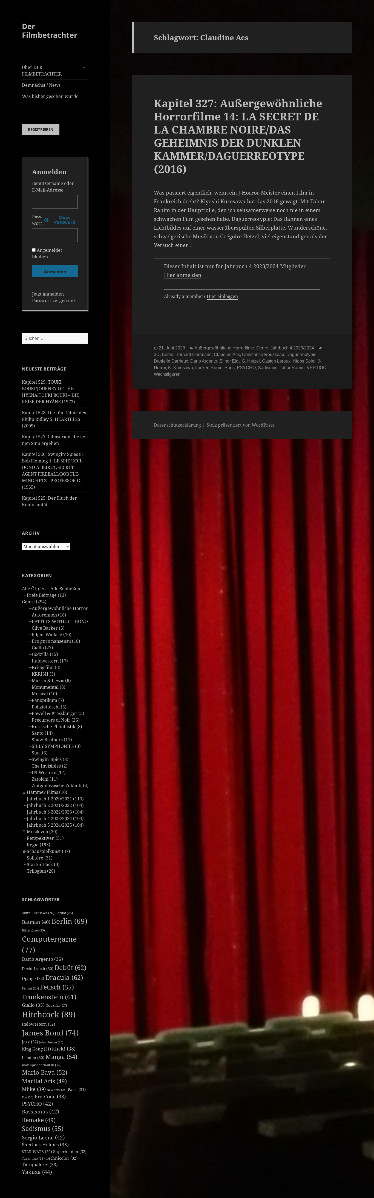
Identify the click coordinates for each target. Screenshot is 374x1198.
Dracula (64, 977)
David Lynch (37, 968)
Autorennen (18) (49, 615)
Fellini (30, 988)
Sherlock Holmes (45, 1144)
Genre (262, 348)
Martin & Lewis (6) (51, 681)
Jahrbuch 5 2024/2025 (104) (55, 825)
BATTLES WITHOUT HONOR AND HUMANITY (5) (83, 621)
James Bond (50, 1033)
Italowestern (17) (50, 661)
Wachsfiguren (167, 374)
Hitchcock (49, 1014)
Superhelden (70, 1151)
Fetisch (57, 987)
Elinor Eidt (229, 361)
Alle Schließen (65, 589)
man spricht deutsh (42, 1065)
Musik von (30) (42, 832)
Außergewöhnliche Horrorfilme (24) (70, 608)
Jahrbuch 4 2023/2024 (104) (55, 818)
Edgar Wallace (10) (51, 635)
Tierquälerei (40, 1165)
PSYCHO (37, 1103)
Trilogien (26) (41, 871)
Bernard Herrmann (194, 354)
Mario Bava (44, 1072)
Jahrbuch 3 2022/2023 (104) (55, 812)
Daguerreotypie (301, 354)
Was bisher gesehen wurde (50, 96)
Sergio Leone (43, 1137)
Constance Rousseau (263, 354)
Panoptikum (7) (48, 700)
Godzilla (56, 1005)
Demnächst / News (41, 85)
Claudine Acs (227, 354)
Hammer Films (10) (47, 792)
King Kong (36, 1049)
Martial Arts (44, 1081)
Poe (27, 1097)
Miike (34, 1089)
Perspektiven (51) (45, 838)
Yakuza (37, 1172)
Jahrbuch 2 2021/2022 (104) (55, 805)
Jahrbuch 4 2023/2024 (292, 348)
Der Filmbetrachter (49, 30)
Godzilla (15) (45, 654)
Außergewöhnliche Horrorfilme (224, 348)
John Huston (51, 1042)
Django (33, 978)
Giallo (33, 1005)
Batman (36, 922)
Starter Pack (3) (43, 864)
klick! (64, 1048)
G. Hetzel (251, 361)
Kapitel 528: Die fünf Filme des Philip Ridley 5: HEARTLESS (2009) (54, 419)
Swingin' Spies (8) (50, 759)
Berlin (69, 921)
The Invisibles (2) (50, 766)
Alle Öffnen (34, 589)
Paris (77, 1089)
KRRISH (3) (43, 674)
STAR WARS (37, 1151)
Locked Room (208, 367)
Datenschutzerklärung (177, 425)
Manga (61, 1056)
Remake (39, 1120)
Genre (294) (34, 602)
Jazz (30, 1041)
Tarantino (33, 1158)
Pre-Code (50, 1096)
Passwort (37, 220)
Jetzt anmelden (48, 294)
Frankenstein (49, 996)
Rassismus (40, 1111)
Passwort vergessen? (54, 300)
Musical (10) (44, 694)
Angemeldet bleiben (47, 253)
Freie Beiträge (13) (46, 595)
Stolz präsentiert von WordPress (241, 425)
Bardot (64, 913)
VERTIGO (316, 367)
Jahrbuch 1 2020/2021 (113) (55, 799)
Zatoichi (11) (45, 779)
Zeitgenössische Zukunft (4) (60, 786)
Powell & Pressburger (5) (58, 713)
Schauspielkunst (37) (48, 851)
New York (57, 1090)
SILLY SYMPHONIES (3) (56, 746)
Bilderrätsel (33, 930)
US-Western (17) (49, 772)
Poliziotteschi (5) (49, 707)
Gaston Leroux (276, 361)
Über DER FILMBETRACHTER (42, 70)
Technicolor (61, 1158)
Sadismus (43, 1128)
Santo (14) (42, 733)
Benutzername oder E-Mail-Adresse (53, 186)
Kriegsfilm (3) (46, 667)
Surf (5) (40, 753)
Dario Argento (42, 959)
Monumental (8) (48, 687)
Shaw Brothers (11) (52, 740)
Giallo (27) (42, 648)
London (33, 1057)
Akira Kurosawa (38, 913)
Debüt (70, 967)
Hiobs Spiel (304, 361)
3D (157, 354)
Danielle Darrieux (171, 361)
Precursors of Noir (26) (56, 720)
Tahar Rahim (292, 367)
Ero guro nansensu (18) (56, 641)
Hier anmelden (182, 275)
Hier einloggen (222, 296)
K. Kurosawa (180, 367)
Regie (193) (38, 845)
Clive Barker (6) (48, 628)
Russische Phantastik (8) (57, 727)
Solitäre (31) (40, 858)
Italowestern (38, 1024)
